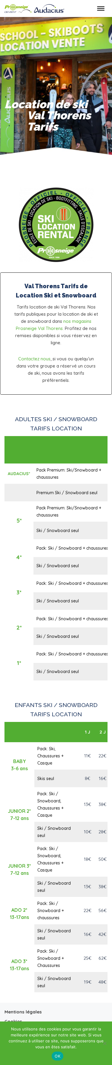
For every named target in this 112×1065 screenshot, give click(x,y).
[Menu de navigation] (101, 8)
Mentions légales (23, 1012)
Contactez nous (34, 359)
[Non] (105, 1043)
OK (57, 1056)
